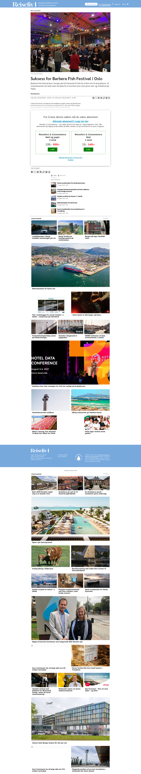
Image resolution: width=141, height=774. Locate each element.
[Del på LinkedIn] (98, 98)
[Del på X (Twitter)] (96, 98)
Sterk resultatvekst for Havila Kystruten (71, 183)
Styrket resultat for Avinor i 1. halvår (69, 196)
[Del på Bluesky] (106, 98)
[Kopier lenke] (104, 98)
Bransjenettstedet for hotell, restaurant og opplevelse (48, 4)
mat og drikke (35, 168)
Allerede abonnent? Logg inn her (71, 121)
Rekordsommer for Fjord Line (67, 203)
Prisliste (70, 160)
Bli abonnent (91, 4)
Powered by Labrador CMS (70, 493)
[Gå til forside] (24, 4)
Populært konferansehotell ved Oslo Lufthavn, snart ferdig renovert (73, 190)
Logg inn (117, 4)
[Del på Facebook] (93, 98)
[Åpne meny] (125, 4)
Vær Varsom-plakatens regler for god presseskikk (97, 478)
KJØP (52, 149)
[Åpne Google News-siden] (109, 98)
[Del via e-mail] (101, 98)
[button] (53, 175)
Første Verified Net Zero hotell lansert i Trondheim (71, 210)
